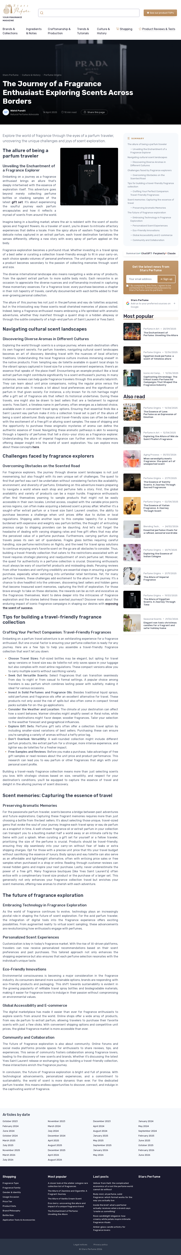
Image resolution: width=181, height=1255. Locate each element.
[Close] (154, 619)
